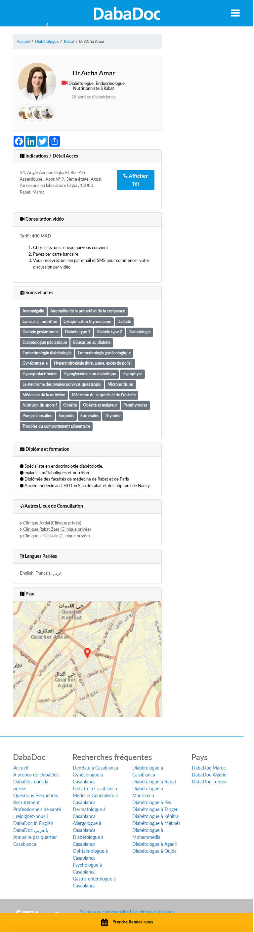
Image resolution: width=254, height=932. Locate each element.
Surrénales (89, 416)
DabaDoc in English (33, 823)
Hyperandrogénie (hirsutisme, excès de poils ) (93, 363)
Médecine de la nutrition (43, 395)
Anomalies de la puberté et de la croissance (87, 311)
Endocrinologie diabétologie (46, 353)
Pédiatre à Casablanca (95, 789)
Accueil (20, 768)
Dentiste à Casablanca (95, 768)
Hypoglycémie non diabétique (90, 374)
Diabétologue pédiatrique (44, 342)
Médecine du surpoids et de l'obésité (104, 395)
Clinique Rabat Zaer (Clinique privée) (57, 529)
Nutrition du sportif (39, 405)
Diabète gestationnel (40, 332)
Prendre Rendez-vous (132, 922)
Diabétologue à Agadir (154, 844)
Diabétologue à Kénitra (155, 816)
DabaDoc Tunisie (209, 782)
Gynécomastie (35, 363)
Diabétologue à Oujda (154, 851)
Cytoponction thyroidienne (87, 322)
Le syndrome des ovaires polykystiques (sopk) (61, 384)
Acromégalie (33, 311)
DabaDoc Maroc (209, 768)
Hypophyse (132, 374)
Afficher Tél (138, 180)
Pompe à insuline (37, 416)
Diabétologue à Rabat (154, 782)
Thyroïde (112, 416)
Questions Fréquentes (35, 796)
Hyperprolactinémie (39, 374)
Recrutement (26, 803)
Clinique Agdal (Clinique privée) (52, 523)
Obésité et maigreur (100, 405)
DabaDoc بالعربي (30, 830)
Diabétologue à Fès (151, 803)
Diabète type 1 (77, 332)
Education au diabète (91, 342)
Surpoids (66, 416)
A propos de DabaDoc (36, 775)
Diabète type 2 (109, 332)
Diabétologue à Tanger (155, 809)
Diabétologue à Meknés (156, 823)
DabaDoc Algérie (209, 775)
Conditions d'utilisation (153, 912)
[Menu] (235, 13)
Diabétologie (139, 332)
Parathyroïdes (135, 405)
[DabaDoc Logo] (127, 13)
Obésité (70, 405)
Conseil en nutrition (39, 322)
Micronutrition (120, 384)
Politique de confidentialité (104, 912)
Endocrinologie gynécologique (104, 353)
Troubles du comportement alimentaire (56, 426)
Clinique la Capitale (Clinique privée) (56, 536)
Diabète (124, 322)
